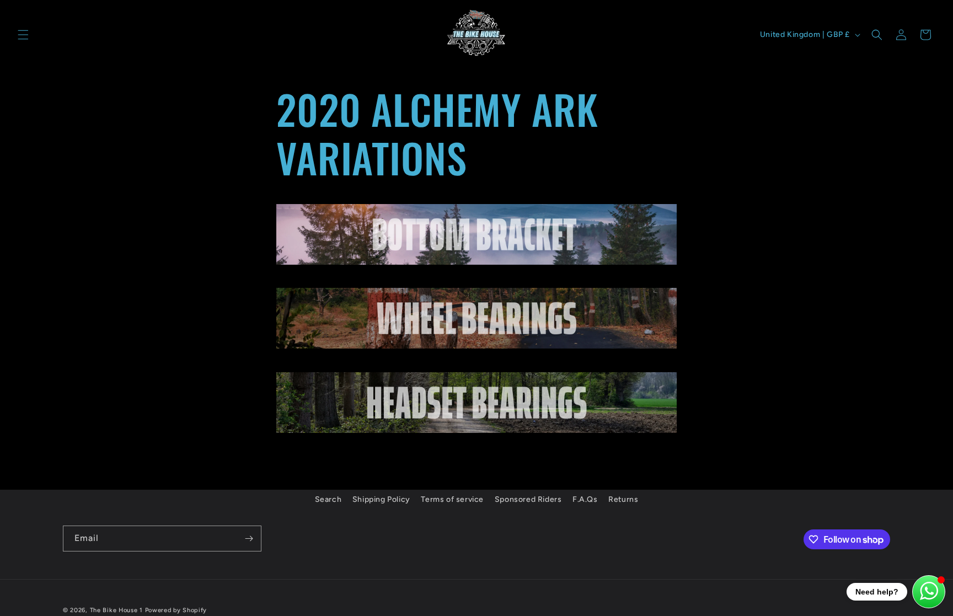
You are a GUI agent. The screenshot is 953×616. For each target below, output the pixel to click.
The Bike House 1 (116, 610)
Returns (623, 499)
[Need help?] (928, 591)
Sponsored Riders (528, 499)
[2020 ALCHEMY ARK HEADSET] (476, 432)
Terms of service (452, 499)
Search (328, 499)
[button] (23, 35)
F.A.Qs (585, 499)
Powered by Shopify (176, 610)
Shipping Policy (381, 499)
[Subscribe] (249, 538)
